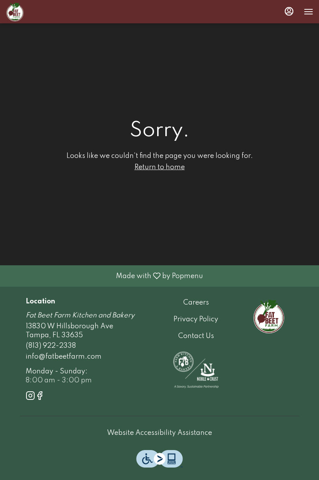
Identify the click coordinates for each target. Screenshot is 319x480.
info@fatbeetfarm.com (64, 356)
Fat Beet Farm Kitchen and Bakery (268, 315)
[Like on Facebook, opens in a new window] (39, 397)
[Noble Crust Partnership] (196, 369)
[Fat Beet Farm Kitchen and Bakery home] (41, 11)
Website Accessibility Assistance (159, 432)
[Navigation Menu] (308, 11)
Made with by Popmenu (104, 276)
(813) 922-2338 (51, 345)
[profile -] (289, 11)
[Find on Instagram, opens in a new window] (30, 397)
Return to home (160, 167)
